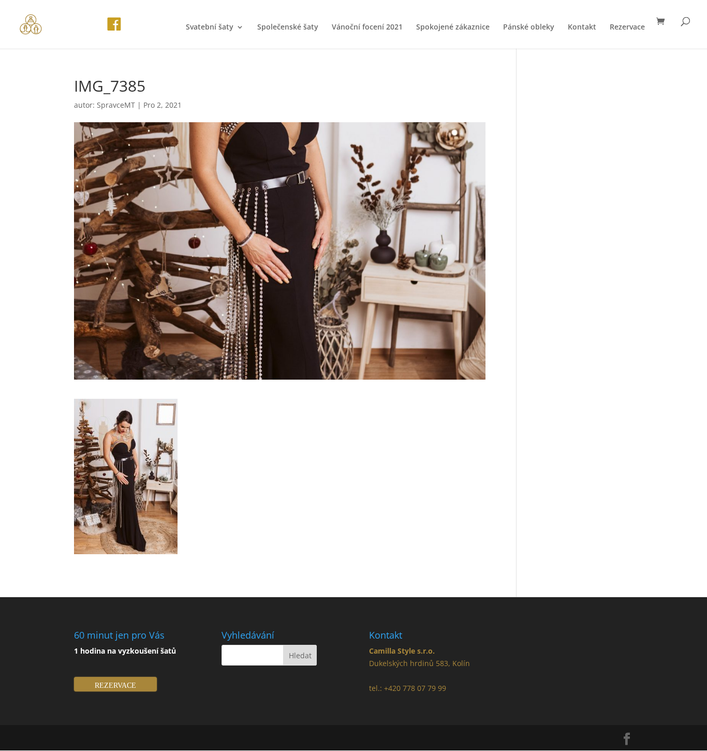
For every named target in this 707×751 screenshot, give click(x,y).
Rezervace (627, 27)
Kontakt (582, 27)
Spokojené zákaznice (453, 27)
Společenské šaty (287, 27)
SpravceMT (116, 105)
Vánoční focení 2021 (367, 27)
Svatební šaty (209, 27)
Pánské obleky (528, 27)
